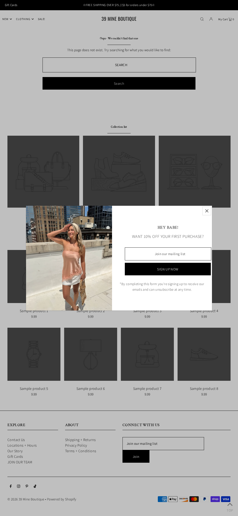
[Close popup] (207, 211)
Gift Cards (11, 5)
